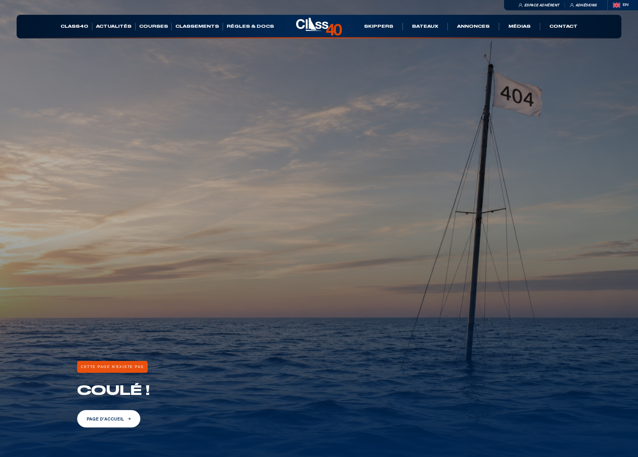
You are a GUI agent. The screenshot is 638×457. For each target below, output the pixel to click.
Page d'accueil (105, 419)
